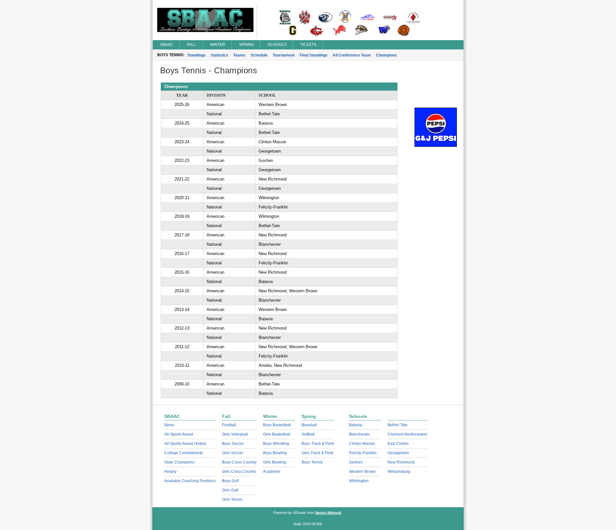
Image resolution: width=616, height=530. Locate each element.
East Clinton (398, 443)
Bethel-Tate (397, 425)
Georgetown (398, 453)
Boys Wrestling (276, 443)
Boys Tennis (312, 462)
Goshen (356, 462)
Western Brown (362, 471)
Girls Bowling (274, 462)
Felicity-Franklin (363, 453)
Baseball (309, 425)
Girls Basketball (276, 434)
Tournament (284, 55)
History (170, 471)
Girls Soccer (232, 453)
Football (229, 425)
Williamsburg (399, 471)
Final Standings (314, 55)
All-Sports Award (178, 434)
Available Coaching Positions (190, 481)
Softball (308, 434)
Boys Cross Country (239, 462)
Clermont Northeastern (407, 434)
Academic (271, 471)
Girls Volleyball (235, 434)
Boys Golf (230, 481)
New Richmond (401, 462)
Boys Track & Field (318, 443)
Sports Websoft (328, 513)
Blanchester (359, 434)
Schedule (259, 55)
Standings (196, 55)
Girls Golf (230, 490)
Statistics (219, 55)
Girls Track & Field (317, 453)
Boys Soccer (233, 443)
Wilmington (359, 481)
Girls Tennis (232, 499)
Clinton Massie (362, 443)
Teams (239, 55)
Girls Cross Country (239, 471)
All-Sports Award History (185, 443)
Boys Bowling (275, 453)
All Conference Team (352, 55)
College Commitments (183, 453)
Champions (386, 55)
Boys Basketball (277, 425)
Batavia (355, 425)
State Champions (179, 462)
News (169, 425)
